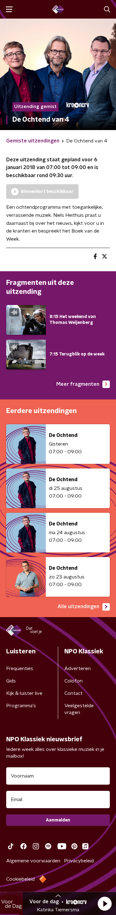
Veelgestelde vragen (79, 709)
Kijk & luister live (24, 693)
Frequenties (19, 668)
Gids (11, 680)
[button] (104, 903)
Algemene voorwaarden (33, 860)
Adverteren (77, 668)
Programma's (21, 705)
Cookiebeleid (20, 879)
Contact (73, 693)
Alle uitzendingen (78, 606)
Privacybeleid (79, 860)
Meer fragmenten (77, 384)
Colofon (73, 680)
